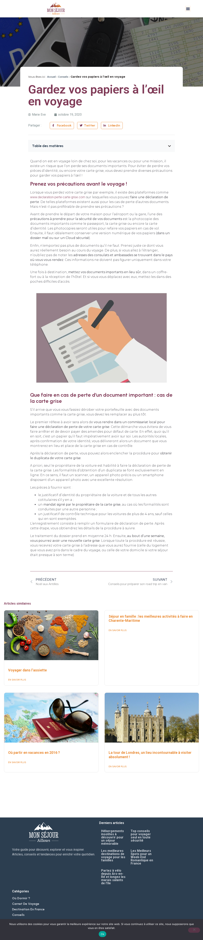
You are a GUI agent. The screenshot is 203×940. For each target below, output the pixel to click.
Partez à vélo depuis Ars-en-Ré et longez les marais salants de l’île (113, 877)
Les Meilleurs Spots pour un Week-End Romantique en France (142, 857)
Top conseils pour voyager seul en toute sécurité (141, 835)
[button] (188, 9)
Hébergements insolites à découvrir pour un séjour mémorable (112, 837)
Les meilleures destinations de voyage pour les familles (113, 855)
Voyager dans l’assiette (27, 670)
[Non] (194, 930)
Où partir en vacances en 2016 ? (34, 752)
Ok (102, 934)
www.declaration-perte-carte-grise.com (57, 197)
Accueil (51, 76)
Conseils (63, 76)
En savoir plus (17, 679)
